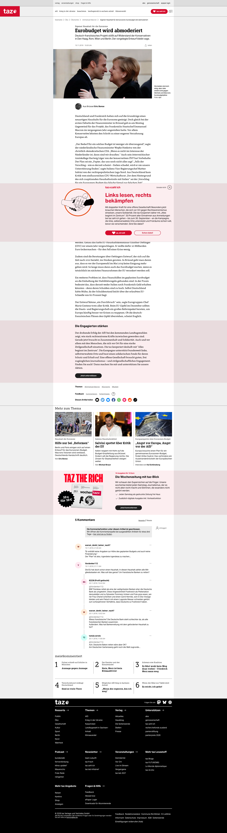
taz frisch (89, 762)
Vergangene (120, 769)
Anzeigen (59, 804)
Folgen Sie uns (149, 702)
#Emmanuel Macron (92, 387)
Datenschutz (130, 818)
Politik (58, 716)
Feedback (89, 792)
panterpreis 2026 (153, 735)
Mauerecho (60, 769)
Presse (118, 731)
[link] (57, 11)
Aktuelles (119, 716)
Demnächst (120, 758)
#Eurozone (106, 387)
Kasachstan (90, 724)
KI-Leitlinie (166, 814)
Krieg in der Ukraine (94, 720)
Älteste (149, 520)
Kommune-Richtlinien (151, 814)
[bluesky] (164, 703)
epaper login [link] (165, 3)
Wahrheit (59, 743)
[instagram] (170, 703)
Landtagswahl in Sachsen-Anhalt (96, 729)
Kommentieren (91, 394)
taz (62, 702)
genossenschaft (152, 720)
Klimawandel (90, 735)
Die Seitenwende (122, 724)
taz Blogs (149, 758)
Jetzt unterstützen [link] (88, 375)
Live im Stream (121, 765)
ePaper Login (91, 799)
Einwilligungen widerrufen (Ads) (129, 821)
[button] (171, 11)
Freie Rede (59, 773)
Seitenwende (158, 818)
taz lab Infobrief (92, 769)
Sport (57, 731)
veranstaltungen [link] (67, 3)
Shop (57, 800)
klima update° (61, 765)
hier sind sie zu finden (102, 534)
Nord (57, 739)
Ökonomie (75, 20)
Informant (119, 818)
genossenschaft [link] (153, 3)
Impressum (142, 818)
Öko (66, 20)
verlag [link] (57, 3)
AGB (150, 818)
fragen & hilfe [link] (86, 3)
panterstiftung (151, 731)
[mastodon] (159, 703)
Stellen (118, 727)
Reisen (58, 793)
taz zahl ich (150, 724)
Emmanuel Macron (90, 20)
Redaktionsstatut (133, 814)
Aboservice (90, 796)
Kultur (57, 727)
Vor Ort (118, 762)
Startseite (58, 20)
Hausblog (119, 720)
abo (147, 716)
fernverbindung (61, 762)
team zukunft (90, 758)
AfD (86, 716)
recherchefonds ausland (156, 727)
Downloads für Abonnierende (98, 803)
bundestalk (60, 758)
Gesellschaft (60, 724)
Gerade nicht (161, 187)
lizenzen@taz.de (72, 817)
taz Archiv (149, 770)
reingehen (59, 777)
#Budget (115, 387)
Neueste (141, 520)
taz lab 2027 (120, 773)
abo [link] (143, 3)
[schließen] (169, 187)
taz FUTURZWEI (152, 762)
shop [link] (77, 3)
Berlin (57, 735)
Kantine (58, 796)
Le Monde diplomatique (156, 766)
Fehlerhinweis (104, 394)
